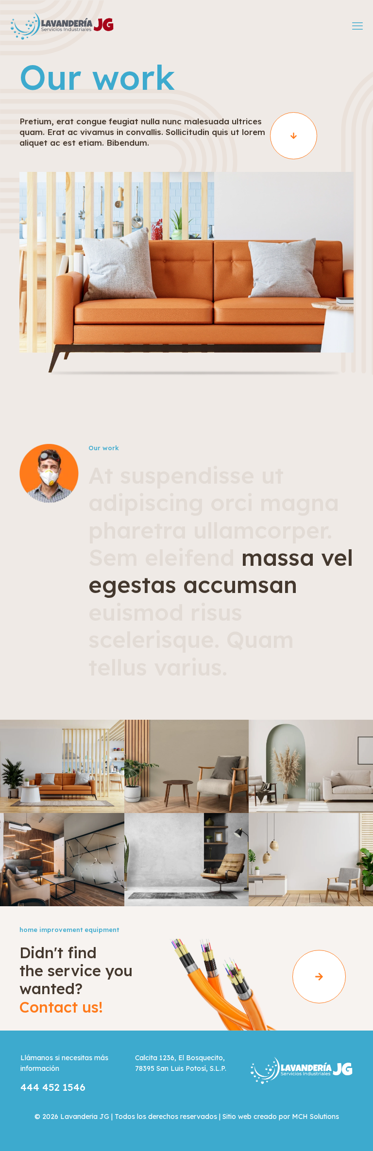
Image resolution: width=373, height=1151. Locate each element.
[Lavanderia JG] (62, 25)
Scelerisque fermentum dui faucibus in (60, 789)
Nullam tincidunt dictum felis (310, 882)
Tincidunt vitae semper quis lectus (60, 882)
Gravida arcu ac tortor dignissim (183, 789)
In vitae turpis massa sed (181, 882)
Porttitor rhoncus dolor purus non (308, 789)
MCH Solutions (315, 1116)
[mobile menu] (357, 25)
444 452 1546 (52, 1087)
